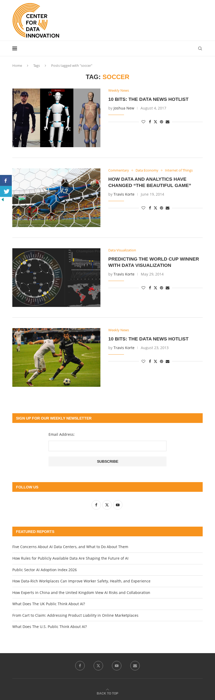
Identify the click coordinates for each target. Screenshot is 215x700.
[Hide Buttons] (2, 199)
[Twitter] (98, 665)
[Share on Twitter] (155, 121)
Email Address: (62, 434)
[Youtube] (116, 665)
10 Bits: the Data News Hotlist (148, 99)
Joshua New (124, 108)
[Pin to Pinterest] (161, 121)
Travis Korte (124, 194)
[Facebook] (80, 665)
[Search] (200, 48)
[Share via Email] (167, 121)
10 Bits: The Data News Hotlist (148, 338)
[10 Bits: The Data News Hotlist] (56, 357)
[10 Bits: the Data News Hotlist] (56, 118)
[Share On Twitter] (6, 191)
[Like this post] (143, 121)
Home (17, 65)
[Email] (135, 665)
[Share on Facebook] (150, 121)
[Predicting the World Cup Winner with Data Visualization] (56, 277)
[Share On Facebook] (6, 180)
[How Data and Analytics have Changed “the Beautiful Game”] (56, 197)
